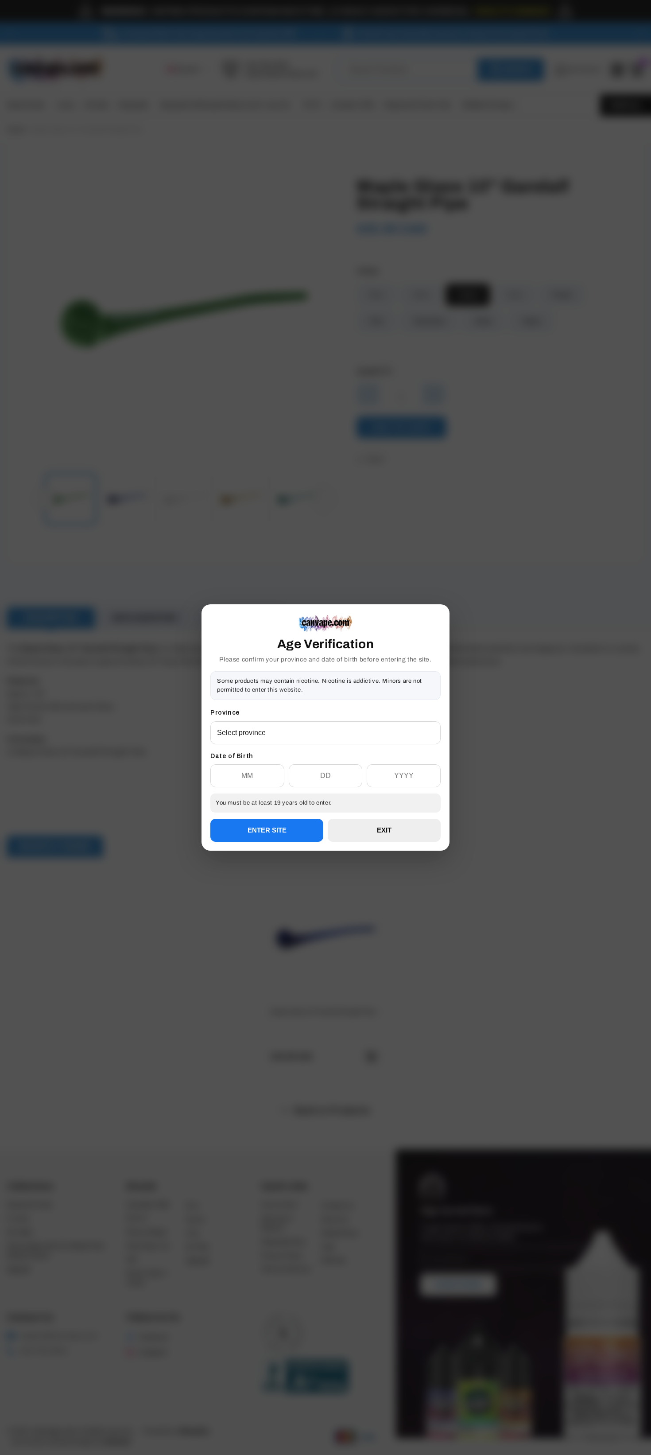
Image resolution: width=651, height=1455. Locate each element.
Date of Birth (231, 756)
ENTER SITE (267, 830)
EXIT (384, 830)
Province (225, 712)
